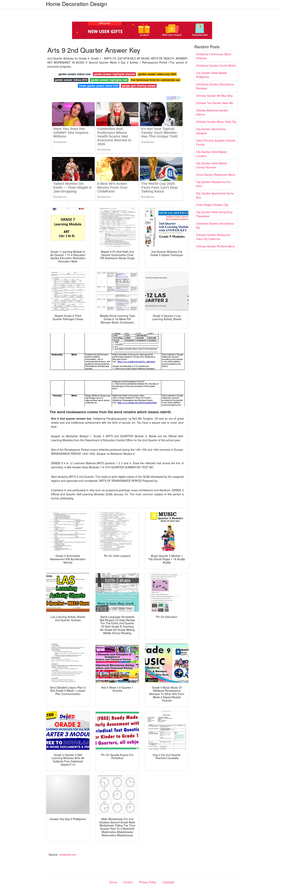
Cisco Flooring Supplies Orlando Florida (216, 142)
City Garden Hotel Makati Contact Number (211, 165)
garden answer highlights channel (114, 74)
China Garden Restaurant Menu (215, 174)
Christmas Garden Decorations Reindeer (215, 86)
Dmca (113, 882)
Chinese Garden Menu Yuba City (216, 122)
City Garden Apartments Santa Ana (215, 195)
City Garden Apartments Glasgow (211, 131)
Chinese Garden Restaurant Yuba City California (213, 237)
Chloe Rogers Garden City (212, 205)
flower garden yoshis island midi (98, 85)
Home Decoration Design (76, 3)
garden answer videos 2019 (71, 80)
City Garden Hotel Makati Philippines (211, 75)
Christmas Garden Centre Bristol (216, 65)
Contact (128, 882)
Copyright (168, 882)
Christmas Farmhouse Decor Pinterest (213, 56)
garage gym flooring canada (139, 85)
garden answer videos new (74, 74)
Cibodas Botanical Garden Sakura (212, 112)
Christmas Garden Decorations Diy (215, 225)
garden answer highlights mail (109, 80)
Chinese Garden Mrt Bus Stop (214, 96)
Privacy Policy (147, 882)
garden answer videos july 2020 (157, 74)
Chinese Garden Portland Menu (215, 246)
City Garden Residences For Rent (213, 184)
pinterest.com (68, 854)
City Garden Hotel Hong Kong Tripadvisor (214, 214)
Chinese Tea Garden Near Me (214, 103)
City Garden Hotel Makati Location (211, 154)
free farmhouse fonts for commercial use (155, 80)
